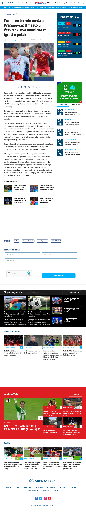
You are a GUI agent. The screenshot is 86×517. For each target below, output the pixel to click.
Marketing (46, 490)
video (17, 487)
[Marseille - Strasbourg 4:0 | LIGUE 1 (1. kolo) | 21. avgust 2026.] (72, 403)
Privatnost (73, 487)
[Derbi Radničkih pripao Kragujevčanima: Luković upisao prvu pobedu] (13, 342)
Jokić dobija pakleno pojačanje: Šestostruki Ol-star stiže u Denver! (72, 113)
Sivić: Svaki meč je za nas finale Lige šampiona (32, 352)
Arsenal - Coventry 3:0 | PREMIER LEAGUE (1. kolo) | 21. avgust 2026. (52, 413)
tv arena (35, 506)
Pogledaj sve (74, 292)
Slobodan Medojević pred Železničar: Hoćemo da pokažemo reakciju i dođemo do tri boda (73, 144)
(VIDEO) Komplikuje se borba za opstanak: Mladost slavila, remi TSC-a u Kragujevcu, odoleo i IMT (47, 188)
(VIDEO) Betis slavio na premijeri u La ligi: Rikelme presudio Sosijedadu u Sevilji (73, 134)
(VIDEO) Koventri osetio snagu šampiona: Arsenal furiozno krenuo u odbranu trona (56, 7)
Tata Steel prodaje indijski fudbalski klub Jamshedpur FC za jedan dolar (39, 314)
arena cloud (27, 487)
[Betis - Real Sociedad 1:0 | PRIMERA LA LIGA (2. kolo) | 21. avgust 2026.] (23, 409)
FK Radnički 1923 (28, 241)
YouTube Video (11, 394)
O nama (62, 487)
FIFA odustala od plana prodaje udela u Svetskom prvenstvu (71, 320)
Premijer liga (69, 119)
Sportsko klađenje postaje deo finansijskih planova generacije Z (71, 300)
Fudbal (30, 3)
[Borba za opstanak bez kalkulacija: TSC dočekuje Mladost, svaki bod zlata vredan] (8, 201)
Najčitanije (76, 105)
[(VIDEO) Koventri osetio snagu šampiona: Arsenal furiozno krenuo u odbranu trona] (52, 453)
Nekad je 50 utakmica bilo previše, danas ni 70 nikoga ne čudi (72, 310)
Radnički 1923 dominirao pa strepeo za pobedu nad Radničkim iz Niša (72, 353)
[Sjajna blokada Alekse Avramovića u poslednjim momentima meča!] (72, 422)
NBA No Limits (58, 3)
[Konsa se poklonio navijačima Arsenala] (52, 422)
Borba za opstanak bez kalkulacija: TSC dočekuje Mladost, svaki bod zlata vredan (20, 200)
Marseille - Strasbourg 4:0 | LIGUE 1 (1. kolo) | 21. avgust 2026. (72, 413)
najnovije (8, 487)
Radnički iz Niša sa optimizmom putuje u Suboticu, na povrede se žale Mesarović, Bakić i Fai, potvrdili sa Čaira (52, 355)
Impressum (39, 487)
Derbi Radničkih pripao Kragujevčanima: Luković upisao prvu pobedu (12, 353)
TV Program (50, 3)
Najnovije (24, 3)
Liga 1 (65, 458)
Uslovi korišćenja (32, 490)
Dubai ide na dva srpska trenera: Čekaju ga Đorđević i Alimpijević (73, 154)
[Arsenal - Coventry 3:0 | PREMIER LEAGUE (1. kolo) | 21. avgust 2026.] (52, 403)
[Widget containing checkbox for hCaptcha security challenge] (19, 273)
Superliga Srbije (10, 15)
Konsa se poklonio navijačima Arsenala (50, 431)
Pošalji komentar (59, 275)
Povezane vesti (10, 182)
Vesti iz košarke (70, 149)
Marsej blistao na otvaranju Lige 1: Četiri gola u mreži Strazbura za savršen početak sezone (72, 466)
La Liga (67, 129)
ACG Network (51, 487)
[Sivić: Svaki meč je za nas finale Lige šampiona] (33, 342)
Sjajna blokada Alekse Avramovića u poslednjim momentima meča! (71, 433)
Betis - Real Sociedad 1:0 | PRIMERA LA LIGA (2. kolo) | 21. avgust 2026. (22, 428)
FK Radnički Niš (56, 241)
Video (71, 3)
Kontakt (56, 490)
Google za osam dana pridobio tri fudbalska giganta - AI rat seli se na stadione (15, 314)
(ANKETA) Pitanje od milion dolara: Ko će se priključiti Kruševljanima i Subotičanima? (46, 200)
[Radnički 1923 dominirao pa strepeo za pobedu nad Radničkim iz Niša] (72, 342)
